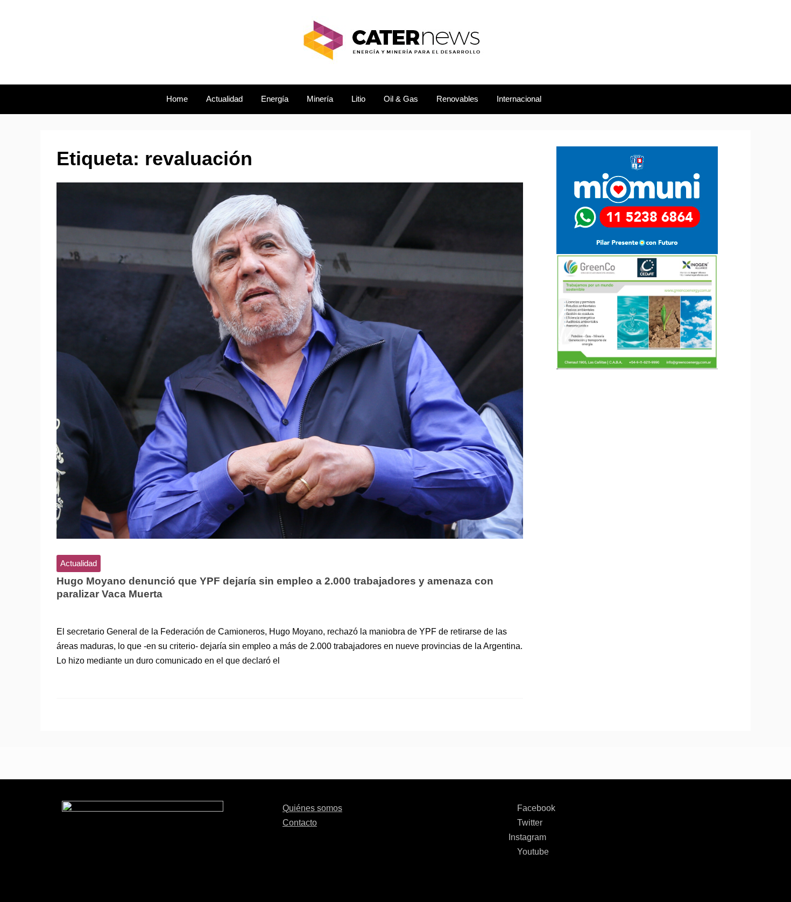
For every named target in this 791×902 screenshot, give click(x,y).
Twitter (528, 822)
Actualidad (224, 99)
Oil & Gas (401, 99)
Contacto (299, 822)
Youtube (532, 851)
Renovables (457, 99)
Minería (320, 99)
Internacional (519, 99)
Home (177, 99)
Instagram (527, 837)
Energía (274, 99)
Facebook (535, 808)
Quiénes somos (312, 808)
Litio (358, 99)
